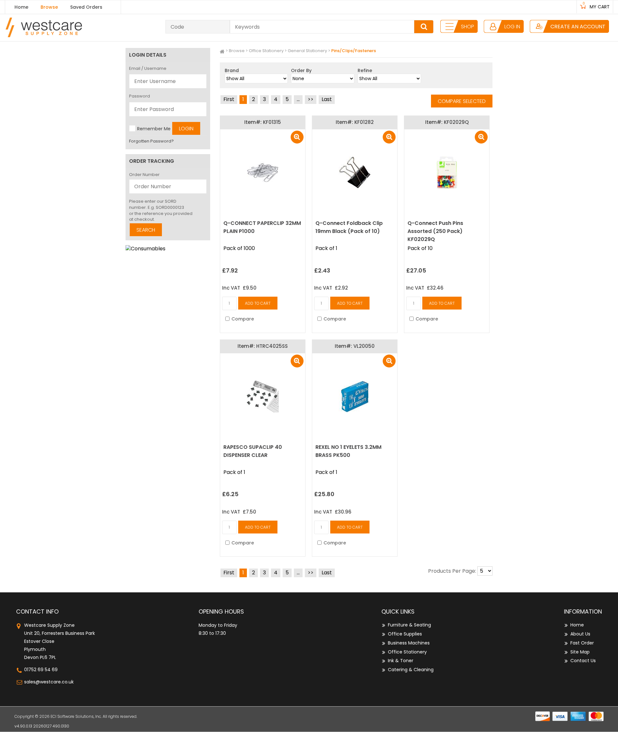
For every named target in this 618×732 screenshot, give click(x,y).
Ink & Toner (400, 660)
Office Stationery (266, 51)
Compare (242, 319)
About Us (580, 634)
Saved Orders (86, 7)
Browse (49, 7)
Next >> (310, 99)
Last (327, 99)
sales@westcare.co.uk (49, 682)
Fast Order (582, 643)
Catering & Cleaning (411, 669)
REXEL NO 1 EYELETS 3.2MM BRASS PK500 (348, 451)
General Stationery (307, 51)
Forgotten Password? (151, 141)
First (228, 99)
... (298, 99)
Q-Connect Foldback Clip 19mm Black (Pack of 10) (349, 227)
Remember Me (154, 128)
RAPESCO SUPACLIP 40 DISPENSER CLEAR (252, 451)
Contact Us (583, 660)
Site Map (580, 652)
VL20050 (364, 346)
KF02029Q (456, 122)
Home (21, 7)
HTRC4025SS (272, 346)
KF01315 (272, 122)
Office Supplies (405, 634)
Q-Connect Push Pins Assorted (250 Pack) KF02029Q (435, 231)
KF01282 (364, 122)
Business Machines (409, 643)
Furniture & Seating (409, 625)
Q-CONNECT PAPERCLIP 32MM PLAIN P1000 (262, 227)
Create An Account (577, 26)
